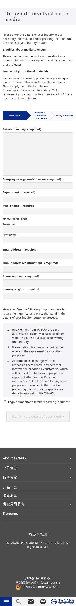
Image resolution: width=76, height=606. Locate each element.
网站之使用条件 (38, 534)
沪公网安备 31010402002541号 (41, 587)
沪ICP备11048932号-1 (38, 578)
